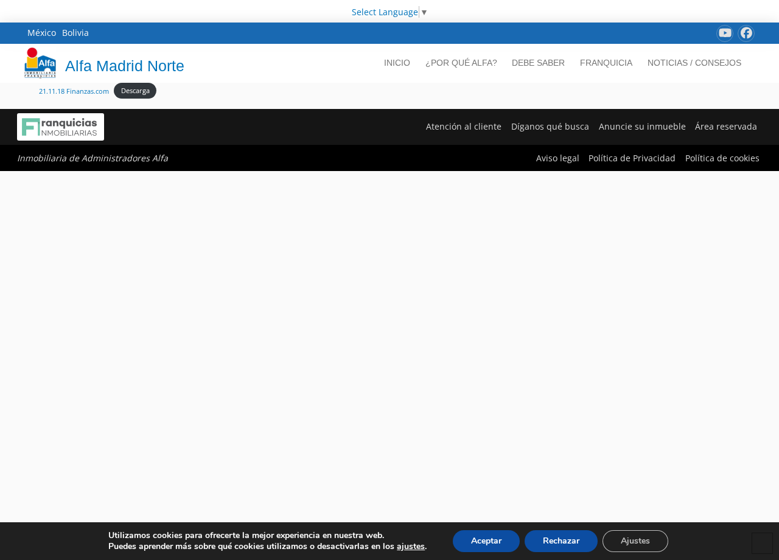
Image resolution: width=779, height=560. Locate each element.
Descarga (135, 90)
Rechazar (561, 541)
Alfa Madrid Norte (124, 65)
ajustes (411, 546)
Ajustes (635, 541)
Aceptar (486, 541)
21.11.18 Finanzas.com (74, 90)
